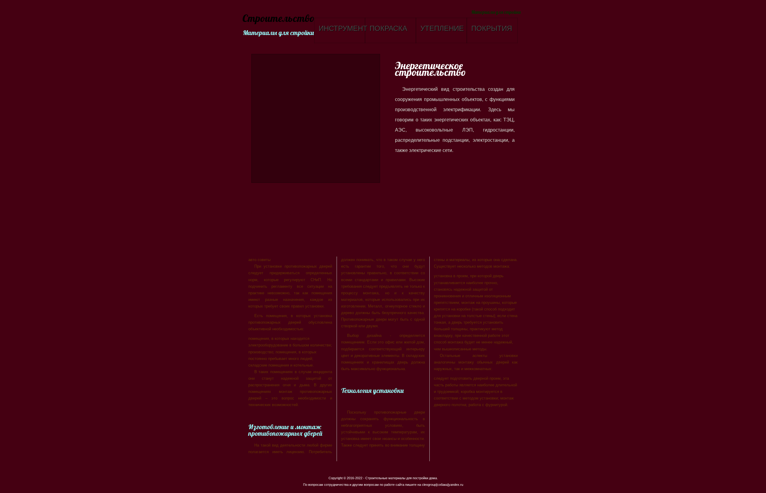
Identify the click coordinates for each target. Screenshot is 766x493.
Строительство (277, 18)
